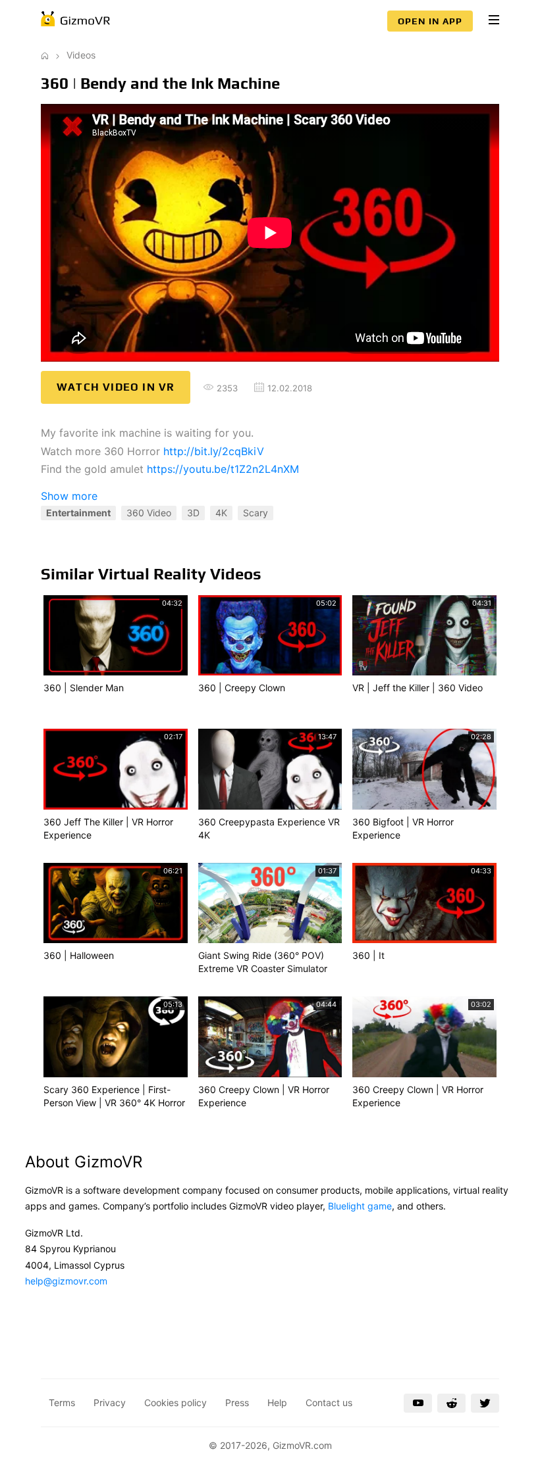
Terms (62, 1402)
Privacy (110, 1402)
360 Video (148, 512)
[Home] (45, 54)
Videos (81, 55)
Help (277, 1402)
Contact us (329, 1402)
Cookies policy (175, 1402)
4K (221, 512)
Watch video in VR (116, 387)
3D (193, 512)
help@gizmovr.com (66, 1280)
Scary (255, 512)
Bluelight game (360, 1205)
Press (237, 1402)
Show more (69, 495)
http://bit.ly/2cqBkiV (213, 451)
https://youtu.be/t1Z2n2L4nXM (223, 469)
